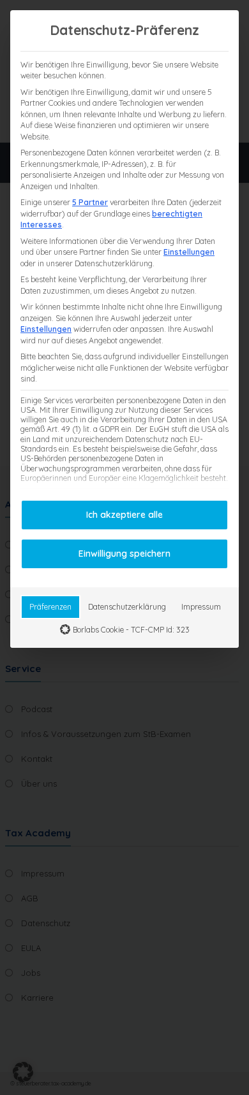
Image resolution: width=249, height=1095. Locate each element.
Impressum (201, 607)
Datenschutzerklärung (127, 607)
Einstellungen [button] (189, 252)
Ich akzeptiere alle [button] (124, 514)
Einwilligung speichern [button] (124, 553)
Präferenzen (50, 607)
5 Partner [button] (90, 202)
